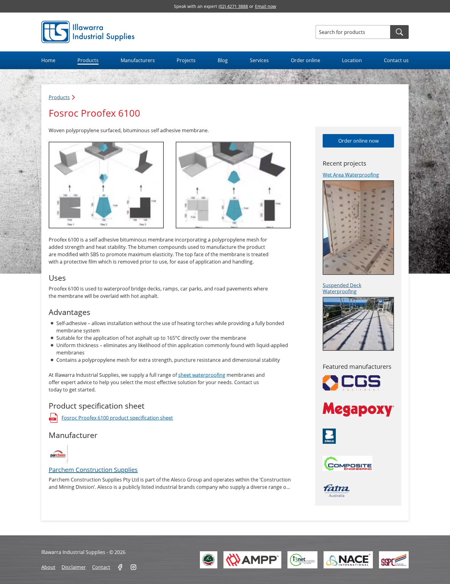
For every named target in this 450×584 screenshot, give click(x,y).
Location (352, 60)
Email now (265, 6)
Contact (101, 567)
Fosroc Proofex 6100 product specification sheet (111, 418)
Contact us (396, 60)
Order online (305, 60)
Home (48, 60)
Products (88, 60)
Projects (186, 60)
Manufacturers (138, 60)
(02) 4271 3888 (233, 6)
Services (259, 60)
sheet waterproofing (201, 375)
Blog (223, 60)
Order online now (358, 140)
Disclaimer (74, 567)
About (48, 567)
